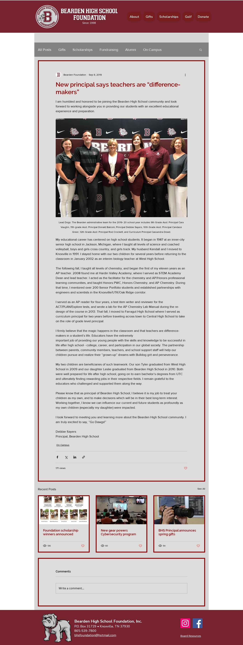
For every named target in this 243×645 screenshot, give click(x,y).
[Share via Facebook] (57, 457)
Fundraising (109, 50)
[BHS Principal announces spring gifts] (179, 510)
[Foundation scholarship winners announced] (64, 510)
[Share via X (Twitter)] (66, 457)
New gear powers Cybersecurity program (118, 532)
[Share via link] (83, 457)
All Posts (44, 50)
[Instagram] (185, 623)
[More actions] (185, 75)
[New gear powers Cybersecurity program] (122, 510)
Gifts (61, 50)
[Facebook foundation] (197, 623)
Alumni (130, 50)
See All (201, 488)
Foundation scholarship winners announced (60, 532)
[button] (200, 49)
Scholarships (83, 50)
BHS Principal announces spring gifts (177, 532)
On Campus (152, 50)
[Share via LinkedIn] (74, 457)
